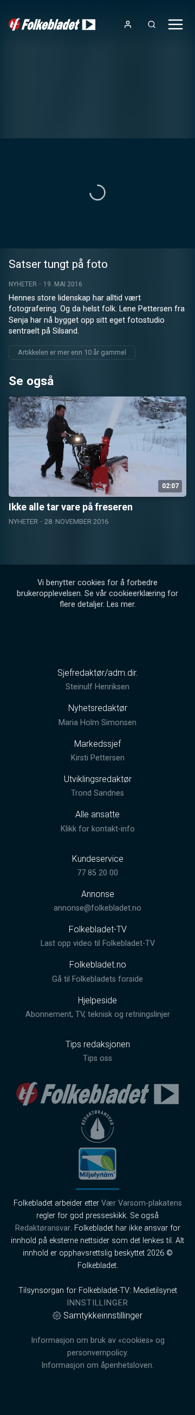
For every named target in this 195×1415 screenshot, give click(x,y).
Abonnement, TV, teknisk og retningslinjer (97, 1014)
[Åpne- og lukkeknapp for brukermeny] (128, 24)
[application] (97, 193)
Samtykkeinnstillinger (102, 1315)
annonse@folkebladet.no (97, 908)
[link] (52, 24)
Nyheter (23, 284)
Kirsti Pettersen (98, 758)
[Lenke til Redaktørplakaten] (97, 1126)
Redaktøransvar (42, 1228)
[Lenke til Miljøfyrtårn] (97, 1163)
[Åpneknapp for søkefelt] (151, 24)
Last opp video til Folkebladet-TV (98, 943)
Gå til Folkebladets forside (97, 979)
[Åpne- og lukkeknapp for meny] (175, 24)
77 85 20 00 (97, 873)
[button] (97, 192)
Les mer (120, 604)
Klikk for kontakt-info (98, 829)
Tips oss (97, 1058)
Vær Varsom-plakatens (141, 1203)
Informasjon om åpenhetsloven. (97, 1365)
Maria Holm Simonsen (97, 722)
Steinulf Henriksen (97, 687)
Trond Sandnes (97, 793)
